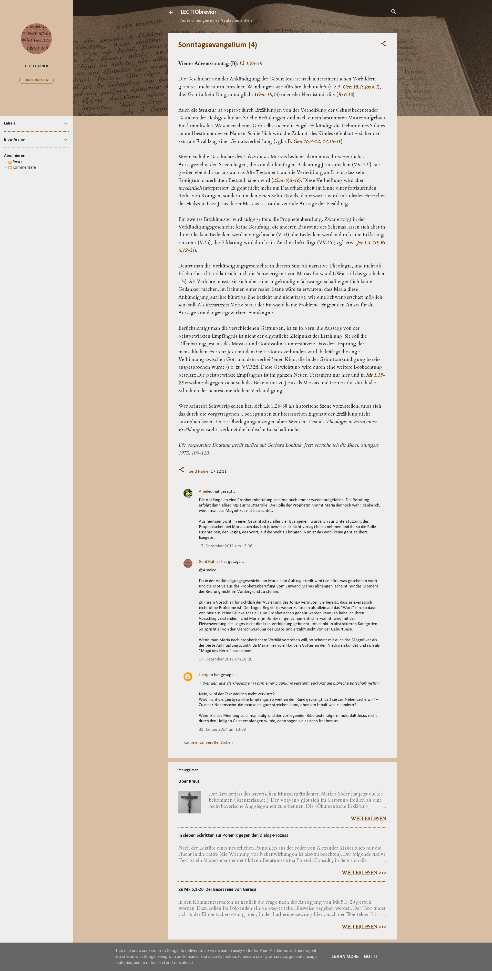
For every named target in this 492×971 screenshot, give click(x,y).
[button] (383, 43)
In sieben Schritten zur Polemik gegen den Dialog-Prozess (233, 835)
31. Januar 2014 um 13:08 (222, 729)
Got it (371, 956)
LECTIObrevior (198, 12)
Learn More (345, 956)
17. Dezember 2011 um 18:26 (225, 659)
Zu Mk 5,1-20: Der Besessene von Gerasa (217, 889)
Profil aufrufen (36, 80)
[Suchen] (394, 12)
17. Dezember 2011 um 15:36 (225, 546)
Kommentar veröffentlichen (208, 742)
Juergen (206, 675)
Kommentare (24, 167)
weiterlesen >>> (364, 873)
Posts (17, 162)
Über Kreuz (189, 781)
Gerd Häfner (209, 562)
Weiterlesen (368, 818)
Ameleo (205, 491)
